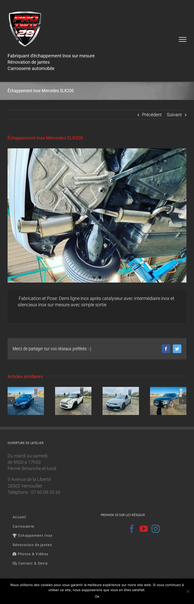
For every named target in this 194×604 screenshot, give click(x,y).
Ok (97, 596)
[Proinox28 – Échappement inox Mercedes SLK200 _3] (97, 215)
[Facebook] (132, 529)
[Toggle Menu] (182, 39)
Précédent (152, 114)
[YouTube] (144, 529)
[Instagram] (156, 529)
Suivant (174, 114)
